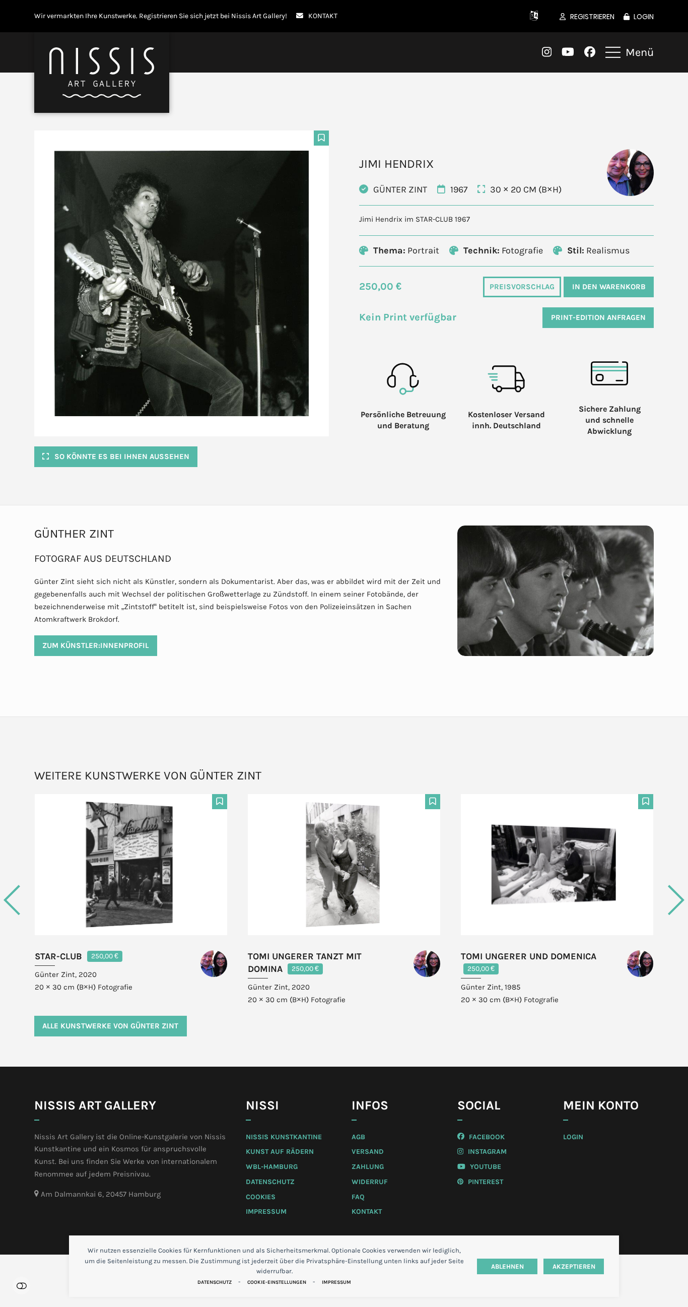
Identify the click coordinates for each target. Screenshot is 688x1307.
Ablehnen (507, 1266)
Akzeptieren (574, 1266)
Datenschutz (214, 1282)
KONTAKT (322, 16)
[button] (629, 52)
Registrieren (592, 17)
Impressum (336, 1282)
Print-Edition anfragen (598, 317)
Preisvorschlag (522, 286)
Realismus (608, 250)
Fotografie (522, 250)
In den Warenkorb (609, 286)
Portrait (423, 250)
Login (644, 17)
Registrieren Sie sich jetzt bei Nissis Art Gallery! (213, 16)
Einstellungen (21, 1285)
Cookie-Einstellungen (276, 1282)
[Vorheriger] (52, 900)
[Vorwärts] (636, 900)
